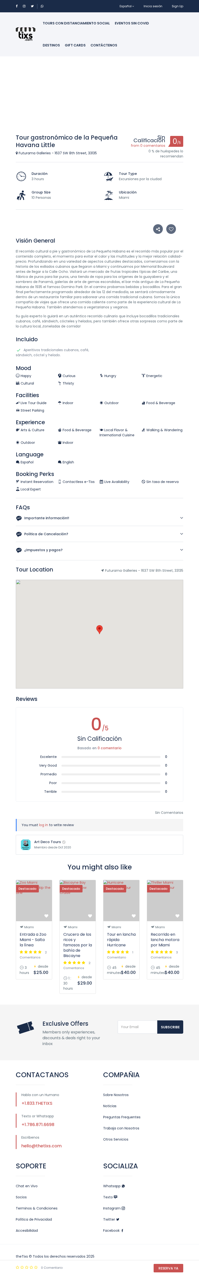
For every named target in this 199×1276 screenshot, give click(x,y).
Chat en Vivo (27, 1186)
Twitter (109, 1219)
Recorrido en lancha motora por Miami (165, 940)
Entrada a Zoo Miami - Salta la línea (33, 940)
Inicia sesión (153, 6)
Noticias (109, 1106)
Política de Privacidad (34, 1219)
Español (125, 6)
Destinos (51, 45)
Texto (108, 1197)
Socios (21, 1197)
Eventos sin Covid (132, 23)
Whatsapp (112, 1186)
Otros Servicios (115, 1139)
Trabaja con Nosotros (121, 1128)
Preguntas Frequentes (122, 1117)
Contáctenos (104, 45)
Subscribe (170, 1027)
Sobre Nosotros (116, 1094)
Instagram (112, 1208)
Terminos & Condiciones (37, 1208)
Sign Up (177, 6)
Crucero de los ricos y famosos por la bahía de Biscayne (77, 945)
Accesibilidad (27, 1230)
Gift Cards (75, 45)
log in (43, 825)
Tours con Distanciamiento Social (76, 23)
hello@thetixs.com (41, 1146)
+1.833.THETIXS (36, 1103)
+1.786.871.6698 (37, 1124)
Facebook (112, 1230)
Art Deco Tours (47, 841)
